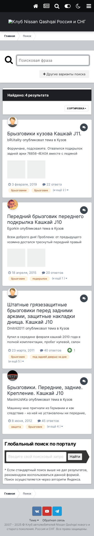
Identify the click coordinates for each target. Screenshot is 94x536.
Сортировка (76, 108)
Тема (33, 520)
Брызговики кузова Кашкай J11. (44, 134)
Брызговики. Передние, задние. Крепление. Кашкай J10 (45, 390)
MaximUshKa (17, 399)
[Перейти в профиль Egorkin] (12, 204)
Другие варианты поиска (65, 74)
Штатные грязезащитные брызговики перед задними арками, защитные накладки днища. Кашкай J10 (41, 313)
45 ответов (50, 421)
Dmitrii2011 (16, 328)
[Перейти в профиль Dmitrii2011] (12, 293)
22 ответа (54, 184)
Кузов (61, 140)
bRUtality (14, 140)
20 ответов (54, 273)
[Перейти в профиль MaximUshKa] (12, 375)
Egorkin (13, 228)
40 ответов (52, 350)
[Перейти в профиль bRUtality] (12, 122)
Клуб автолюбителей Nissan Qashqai (51, 524)
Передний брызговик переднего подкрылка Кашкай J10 (45, 219)
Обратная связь (53, 520)
